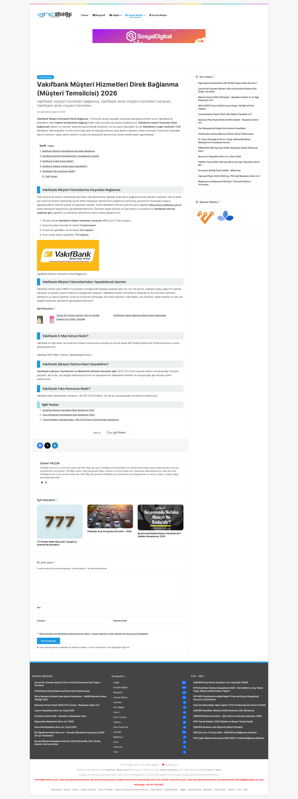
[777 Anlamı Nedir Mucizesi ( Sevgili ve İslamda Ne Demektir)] (60, 522)
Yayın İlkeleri (156, 789)
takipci (218, 769)
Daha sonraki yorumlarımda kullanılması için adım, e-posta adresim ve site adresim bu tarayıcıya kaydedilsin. (94, 634)
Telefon (117, 722)
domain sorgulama (168, 769)
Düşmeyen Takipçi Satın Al (118, 769)
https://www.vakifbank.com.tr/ (165, 204)
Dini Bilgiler (118, 707)
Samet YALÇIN (49, 463)
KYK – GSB (242, 789)
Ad (39, 607)
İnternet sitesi (120, 620)
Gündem (117, 702)
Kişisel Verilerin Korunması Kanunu (131, 789)
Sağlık (115, 15)
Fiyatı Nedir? (220, 789)
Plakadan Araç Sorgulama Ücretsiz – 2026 (109, 531)
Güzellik (117, 732)
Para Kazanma (120, 727)
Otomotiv (118, 747)
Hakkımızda (56, 789)
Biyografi (100, 15)
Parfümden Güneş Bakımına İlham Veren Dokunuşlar (139, 315)
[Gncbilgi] (55, 15)
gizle (50, 145)
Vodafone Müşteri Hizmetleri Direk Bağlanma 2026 (68, 410)
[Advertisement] (88, 55)
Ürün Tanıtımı (120, 717)
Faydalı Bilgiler (135, 15)
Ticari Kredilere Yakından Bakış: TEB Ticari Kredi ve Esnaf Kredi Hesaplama (80, 419)
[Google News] (116, 432)
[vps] (225, 225)
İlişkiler (231, 789)
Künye (76, 789)
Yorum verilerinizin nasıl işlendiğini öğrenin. (109, 647)
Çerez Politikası (105, 789)
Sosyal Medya (159, 15)
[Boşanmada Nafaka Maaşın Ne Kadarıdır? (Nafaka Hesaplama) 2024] (160, 517)
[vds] (205, 225)
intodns (210, 769)
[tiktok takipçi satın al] (149, 36)
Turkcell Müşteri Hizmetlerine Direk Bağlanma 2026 (68, 414)
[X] (45, 482)
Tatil (115, 752)
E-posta (41, 620)
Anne (116, 742)
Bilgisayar (118, 737)
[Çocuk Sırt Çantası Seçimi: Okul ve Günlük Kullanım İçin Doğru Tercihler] (45, 319)
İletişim (67, 789)
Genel (85, 15)
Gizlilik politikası (88, 789)
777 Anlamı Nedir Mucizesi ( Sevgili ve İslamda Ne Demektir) (57, 543)
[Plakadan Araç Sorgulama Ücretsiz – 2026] (110, 516)
